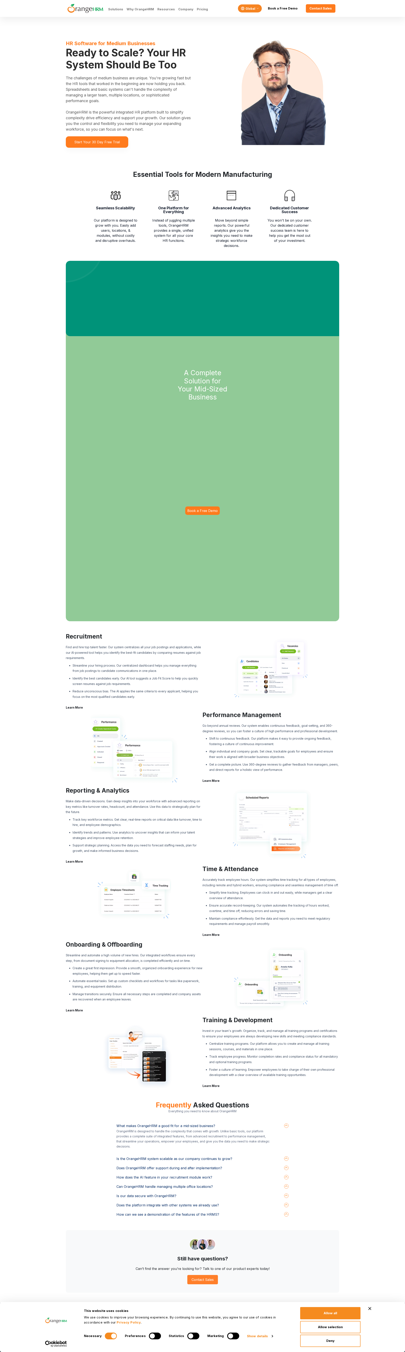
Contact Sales (320, 8)
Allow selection (330, 1327)
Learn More (74, 707)
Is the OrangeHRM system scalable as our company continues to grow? (174, 1159)
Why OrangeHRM (140, 9)
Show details (257, 1336)
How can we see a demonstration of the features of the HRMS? (167, 1214)
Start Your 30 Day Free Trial (97, 142)
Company (185, 9)
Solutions (115, 9)
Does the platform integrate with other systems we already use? (167, 1205)
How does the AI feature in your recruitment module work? (164, 1177)
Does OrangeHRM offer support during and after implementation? (169, 1168)
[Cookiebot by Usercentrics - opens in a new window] (56, 1344)
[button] (270, 670)
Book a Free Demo (283, 8)
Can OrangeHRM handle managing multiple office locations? (164, 1186)
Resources (166, 9)
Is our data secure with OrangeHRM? (146, 1196)
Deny (330, 1341)
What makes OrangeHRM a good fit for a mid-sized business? (165, 1126)
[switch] (155, 1336)
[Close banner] (369, 1308)
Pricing (202, 9)
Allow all (330, 1313)
